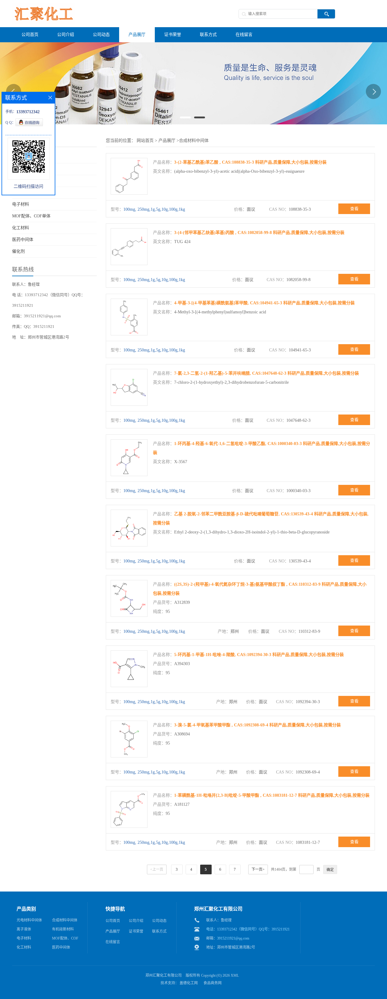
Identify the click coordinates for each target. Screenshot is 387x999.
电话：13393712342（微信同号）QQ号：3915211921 (248, 929)
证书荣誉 (136, 931)
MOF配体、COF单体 (31, 216)
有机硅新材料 (63, 929)
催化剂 (18, 251)
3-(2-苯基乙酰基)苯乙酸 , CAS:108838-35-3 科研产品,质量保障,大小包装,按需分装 (250, 162)
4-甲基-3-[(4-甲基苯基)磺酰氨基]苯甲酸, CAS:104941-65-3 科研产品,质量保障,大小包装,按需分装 (264, 303)
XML (235, 975)
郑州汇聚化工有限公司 (163, 975)
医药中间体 (22, 239)
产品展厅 (166, 140)
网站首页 (145, 140)
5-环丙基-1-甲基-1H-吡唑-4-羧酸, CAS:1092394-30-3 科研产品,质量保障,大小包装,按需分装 (259, 654)
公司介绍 (136, 921)
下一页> (258, 869)
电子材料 (20, 204)
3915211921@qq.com (233, 938)
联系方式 (159, 931)
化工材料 (20, 228)
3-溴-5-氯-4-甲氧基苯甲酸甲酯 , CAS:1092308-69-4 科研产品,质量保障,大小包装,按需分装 (257, 725)
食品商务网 (212, 983)
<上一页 (156, 869)
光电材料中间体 (29, 920)
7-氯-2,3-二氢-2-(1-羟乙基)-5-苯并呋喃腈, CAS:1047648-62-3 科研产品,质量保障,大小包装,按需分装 (266, 373)
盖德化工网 (189, 983)
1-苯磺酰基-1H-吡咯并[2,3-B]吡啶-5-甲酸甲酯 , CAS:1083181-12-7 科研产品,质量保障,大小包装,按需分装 (271, 795)
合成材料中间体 (194, 140)
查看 (354, 209)
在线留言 (113, 942)
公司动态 (159, 921)
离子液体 (24, 929)
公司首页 (113, 921)
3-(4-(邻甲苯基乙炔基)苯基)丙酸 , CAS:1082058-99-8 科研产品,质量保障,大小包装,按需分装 (259, 232)
